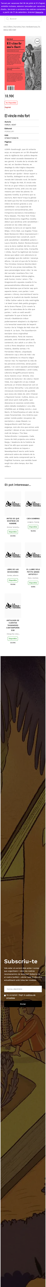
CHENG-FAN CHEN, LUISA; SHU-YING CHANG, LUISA (13, 634)
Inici (5, 26)
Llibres (10, 26)
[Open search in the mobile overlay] (23, 18)
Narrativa (17, 26)
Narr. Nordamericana (29, 26)
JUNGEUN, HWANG (33, 522)
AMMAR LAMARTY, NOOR (13, 527)
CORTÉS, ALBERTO (12, 575)
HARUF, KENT (10, 125)
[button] (21, 471)
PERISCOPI (9, 131)
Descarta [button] (39, 12)
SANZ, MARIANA (33, 578)
